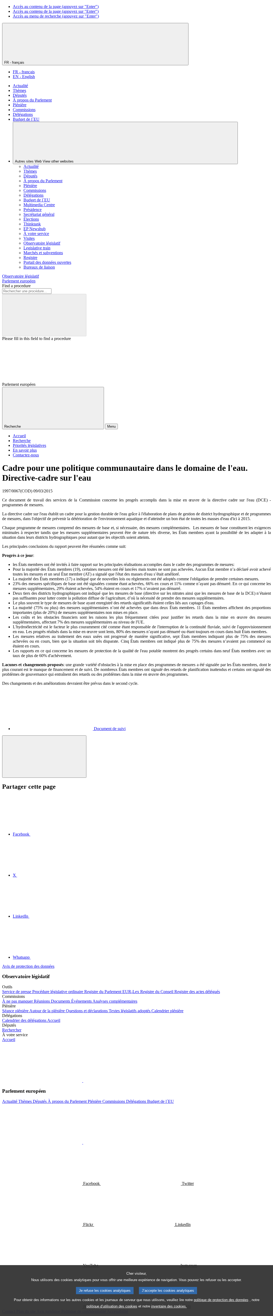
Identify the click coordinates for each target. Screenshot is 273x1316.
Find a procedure (16, 286)
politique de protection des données (221, 1300)
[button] (82, 1080)
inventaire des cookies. (169, 1306)
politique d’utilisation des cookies (111, 1306)
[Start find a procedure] (44, 315)
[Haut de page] (44, 756)
